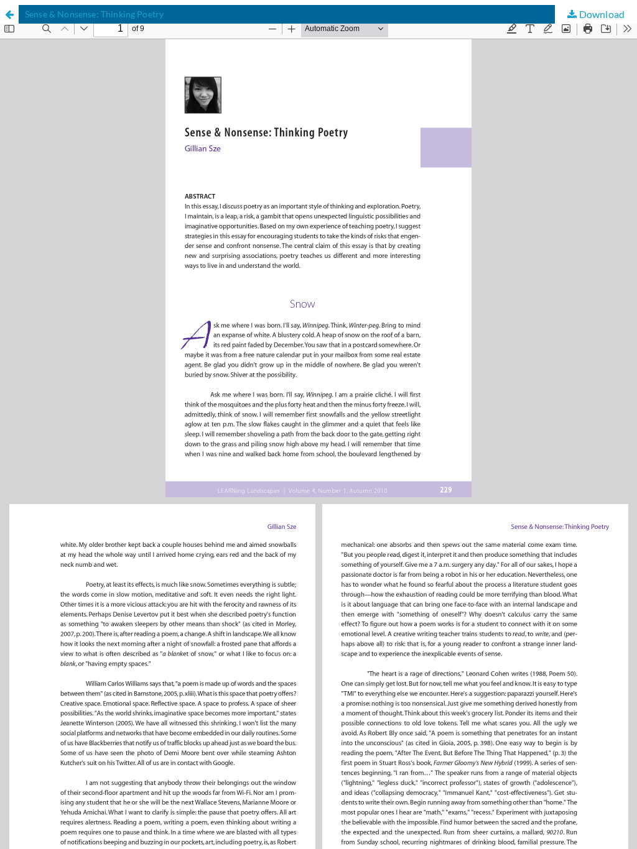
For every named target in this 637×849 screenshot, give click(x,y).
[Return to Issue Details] (9, 14)
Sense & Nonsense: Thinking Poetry (94, 14)
